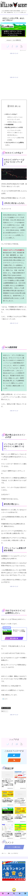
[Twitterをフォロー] (13, 755)
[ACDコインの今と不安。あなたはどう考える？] (16, 46)
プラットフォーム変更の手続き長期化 (15, 139)
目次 (12, 106)
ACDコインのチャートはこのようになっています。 (15, 118)
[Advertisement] (14, 64)
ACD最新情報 (9, 124)
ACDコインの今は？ (11, 114)
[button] (25, 437)
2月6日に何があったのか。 (15, 122)
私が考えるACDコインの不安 (14, 127)
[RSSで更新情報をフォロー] (14, 760)
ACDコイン (4, 711)
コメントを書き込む (14, 847)
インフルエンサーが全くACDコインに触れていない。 (15, 131)
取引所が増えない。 (13, 135)
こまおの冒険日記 (6, 708)
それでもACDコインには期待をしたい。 (14, 144)
